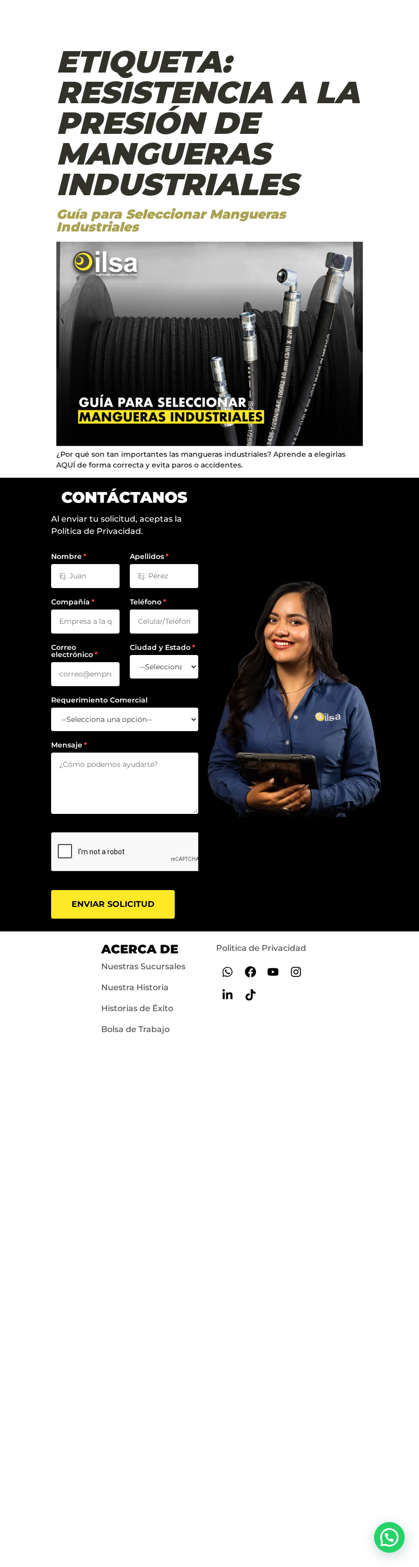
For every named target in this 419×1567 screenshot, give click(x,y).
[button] (389, 1537)
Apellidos (147, 556)
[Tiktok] (250, 995)
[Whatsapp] (227, 972)
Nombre (66, 556)
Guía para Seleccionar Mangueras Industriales (171, 220)
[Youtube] (273, 972)
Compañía (70, 601)
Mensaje (66, 745)
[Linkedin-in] (227, 995)
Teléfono (145, 601)
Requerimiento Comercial (99, 700)
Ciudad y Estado (160, 647)
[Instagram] (296, 972)
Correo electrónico (72, 651)
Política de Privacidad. (97, 531)
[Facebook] (250, 972)
